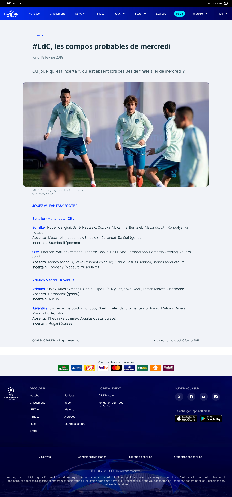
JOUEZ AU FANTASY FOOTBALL (56, 205)
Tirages (34, 416)
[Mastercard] (116, 368)
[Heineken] (63, 368)
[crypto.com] (129, 368)
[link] (34, 13)
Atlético (38, 288)
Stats (33, 431)
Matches (35, 395)
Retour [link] (40, 35)
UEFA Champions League (11, 13)
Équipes (69, 395)
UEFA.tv (34, 409)
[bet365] (142, 368)
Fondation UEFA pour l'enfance (111, 404)
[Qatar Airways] (168, 368)
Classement (37, 402)
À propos (69, 416)
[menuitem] (35, 13)
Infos (67, 402)
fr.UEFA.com (106, 395)
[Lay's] (89, 368)
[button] (119, 13)
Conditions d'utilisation (92, 457)
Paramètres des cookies (187, 457)
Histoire (69, 409)
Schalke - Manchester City (53, 218)
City (35, 252)
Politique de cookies (139, 457)
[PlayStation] (76, 368)
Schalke (38, 227)
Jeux (33, 424)
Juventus (39, 308)
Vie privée (45, 457)
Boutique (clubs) (74, 424)
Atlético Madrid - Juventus (53, 280)
